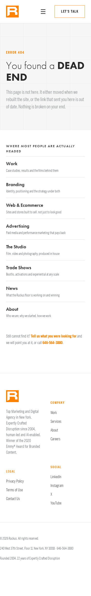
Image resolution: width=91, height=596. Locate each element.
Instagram (56, 485)
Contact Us (13, 498)
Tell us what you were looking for (53, 336)
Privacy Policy (15, 481)
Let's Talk (69, 11)
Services (55, 421)
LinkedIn (55, 477)
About (54, 430)
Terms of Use (14, 490)
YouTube (55, 503)
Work (53, 412)
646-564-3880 (52, 343)
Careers (55, 439)
